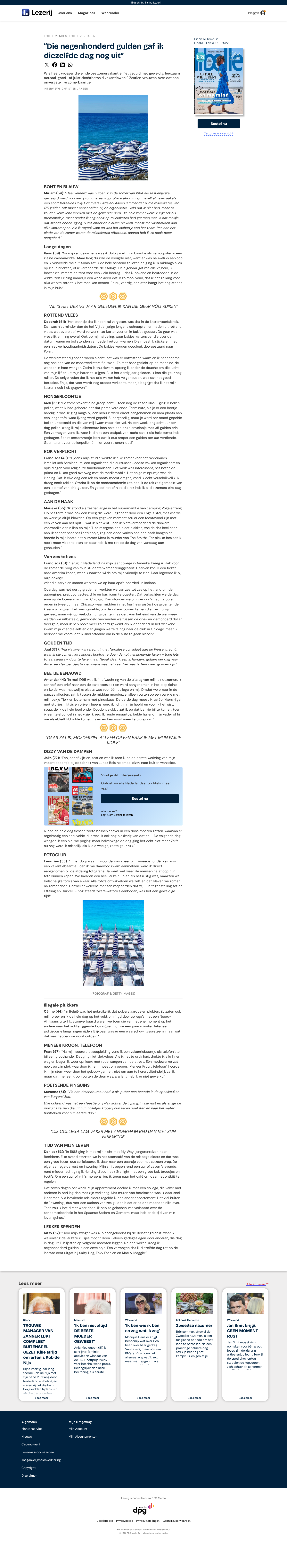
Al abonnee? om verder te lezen (117, 813)
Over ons (65, 13)
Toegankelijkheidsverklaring (41, 1460)
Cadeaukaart (30, 1444)
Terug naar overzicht (218, 133)
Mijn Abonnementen (83, 1436)
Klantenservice (32, 1429)
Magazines (86, 13)
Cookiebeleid (105, 1520)
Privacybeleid (124, 1520)
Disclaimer (29, 1476)
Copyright (28, 1468)
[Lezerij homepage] (37, 15)
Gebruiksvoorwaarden (177, 1520)
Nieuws (26, 1436)
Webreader (110, 13)
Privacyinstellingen (148, 1520)
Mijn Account (78, 1429)
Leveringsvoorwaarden (37, 1452)
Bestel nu (140, 798)
